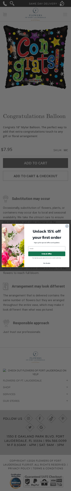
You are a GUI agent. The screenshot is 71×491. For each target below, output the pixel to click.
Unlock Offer (47, 254)
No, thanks (46, 263)
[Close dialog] (66, 226)
